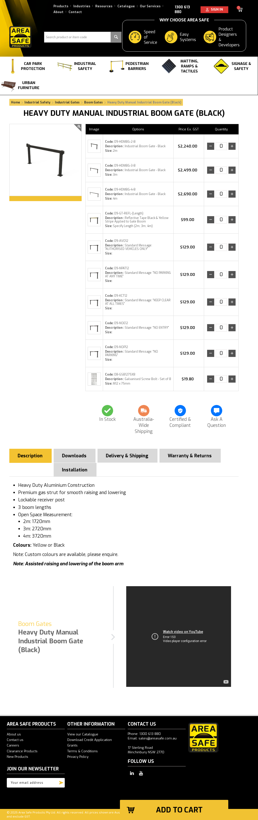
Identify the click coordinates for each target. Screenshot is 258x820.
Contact (75, 12)
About (58, 12)
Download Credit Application (89, 740)
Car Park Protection (33, 66)
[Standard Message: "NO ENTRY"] (94, 327)
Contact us (15, 740)
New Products (17, 757)
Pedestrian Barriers (137, 66)
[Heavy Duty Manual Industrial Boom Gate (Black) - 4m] (94, 194)
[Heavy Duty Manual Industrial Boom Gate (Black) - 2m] (94, 146)
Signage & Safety (241, 66)
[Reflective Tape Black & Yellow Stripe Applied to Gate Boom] (94, 219)
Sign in (216, 9)
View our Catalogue (82, 734)
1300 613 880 (182, 9)
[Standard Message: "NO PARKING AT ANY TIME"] (94, 274)
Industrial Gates (67, 102)
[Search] (116, 37)
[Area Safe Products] (20, 36)
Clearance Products (22, 751)
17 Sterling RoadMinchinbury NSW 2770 (146, 750)
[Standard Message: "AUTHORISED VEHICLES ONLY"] (94, 247)
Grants (72, 745)
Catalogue (126, 6)
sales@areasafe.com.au (158, 738)
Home (15, 102)
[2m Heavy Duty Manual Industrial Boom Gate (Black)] (45, 160)
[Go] (61, 781)
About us (14, 734)
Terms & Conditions (82, 751)
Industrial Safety (85, 66)
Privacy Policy (77, 757)
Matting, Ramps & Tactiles (189, 66)
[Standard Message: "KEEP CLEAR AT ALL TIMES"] (94, 302)
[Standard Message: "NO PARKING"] (94, 353)
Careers (13, 745)
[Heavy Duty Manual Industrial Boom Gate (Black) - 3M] (94, 170)
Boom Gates (93, 102)
